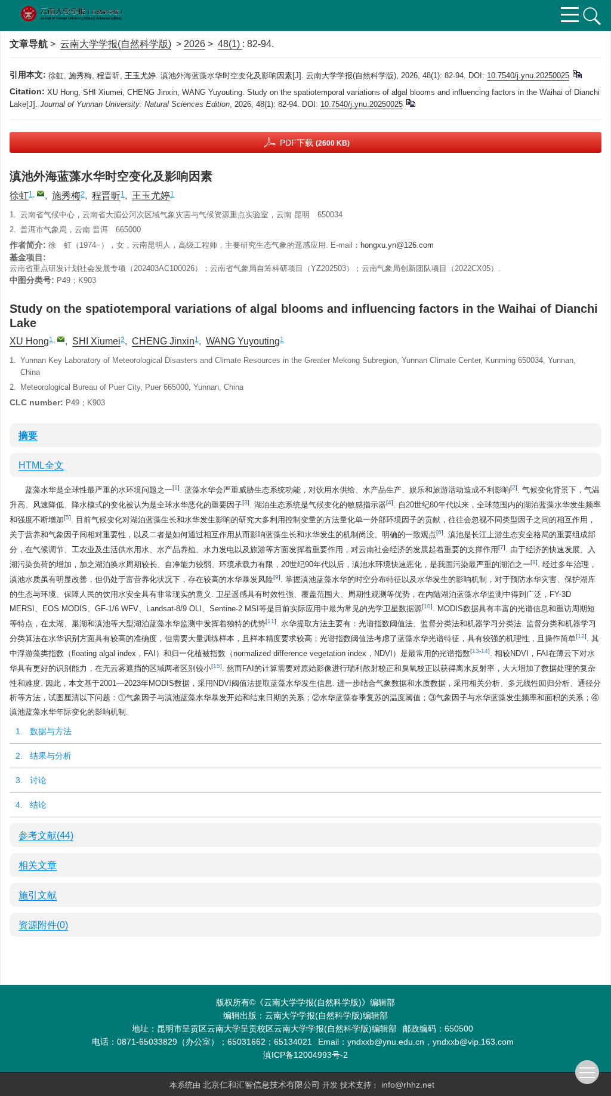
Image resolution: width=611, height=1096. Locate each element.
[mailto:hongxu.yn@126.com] (40, 193)
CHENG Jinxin (163, 341)
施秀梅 (66, 195)
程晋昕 (106, 195)
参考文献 (45, 835)
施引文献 (37, 895)
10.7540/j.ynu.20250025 (528, 75)
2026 (194, 44)
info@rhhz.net (407, 1084)
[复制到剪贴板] (576, 73)
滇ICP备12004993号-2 (305, 1055)
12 (581, 636)
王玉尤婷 (151, 195)
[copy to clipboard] (410, 102)
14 (484, 651)
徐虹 (19, 195)
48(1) (230, 44)
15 (216, 666)
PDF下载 (315, 142)
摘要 (28, 435)
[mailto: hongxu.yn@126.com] (61, 339)
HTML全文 (41, 465)
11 (270, 621)
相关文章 (37, 865)
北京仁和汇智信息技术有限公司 (262, 1084)
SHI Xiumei (96, 341)
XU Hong (29, 341)
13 (475, 651)
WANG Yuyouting (243, 341)
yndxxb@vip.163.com (473, 1041)
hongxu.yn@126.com (397, 245)
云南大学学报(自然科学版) (115, 44)
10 (427, 606)
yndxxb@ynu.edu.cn (385, 1041)
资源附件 (43, 925)
